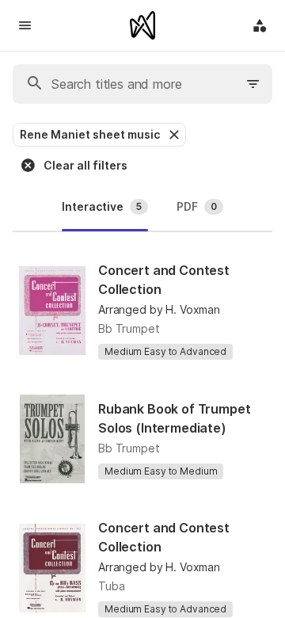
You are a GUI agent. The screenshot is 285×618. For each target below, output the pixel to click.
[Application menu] (260, 25)
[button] (172, 135)
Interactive (102, 206)
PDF (197, 206)
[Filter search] (253, 84)
